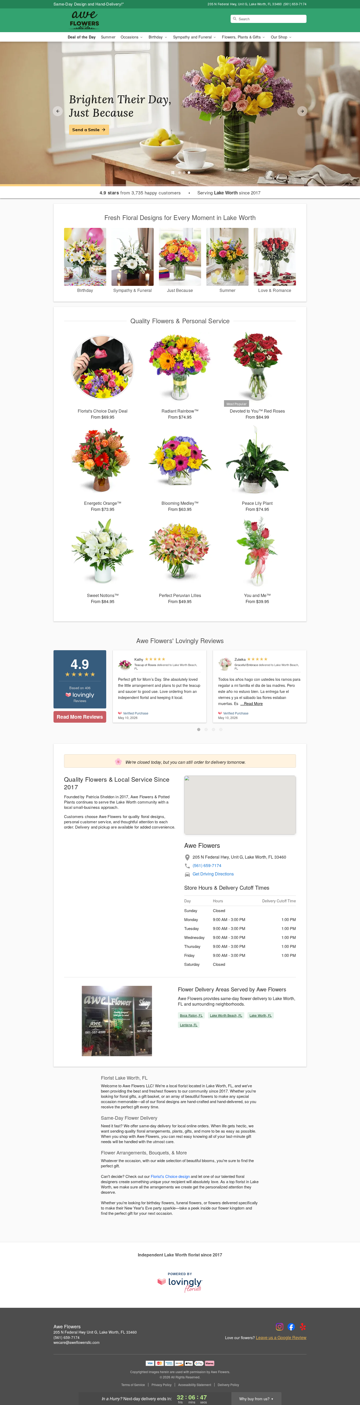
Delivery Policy (228, 1384)
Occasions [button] (130, 37)
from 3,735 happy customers (140, 192)
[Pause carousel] (173, 172)
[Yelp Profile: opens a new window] (303, 1326)
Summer (108, 37)
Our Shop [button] (279, 37)
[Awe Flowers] (91, 20)
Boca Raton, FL (191, 1015)
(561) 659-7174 (207, 865)
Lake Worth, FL (261, 1015)
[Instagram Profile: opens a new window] (279, 1326)
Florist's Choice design (170, 1176)
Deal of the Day (82, 37)
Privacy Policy (162, 1384)
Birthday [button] (156, 37)
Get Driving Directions (213, 873)
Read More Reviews (80, 716)
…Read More (251, 703)
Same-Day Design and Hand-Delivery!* (88, 4)
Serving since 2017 (228, 192)
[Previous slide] (58, 111)
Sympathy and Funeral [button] (193, 37)
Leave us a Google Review (281, 1337)
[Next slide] (302, 111)
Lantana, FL (188, 1024)
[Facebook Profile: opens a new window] (291, 1326)
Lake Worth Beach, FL (226, 1015)
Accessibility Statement (194, 1384)
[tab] (179, 172)
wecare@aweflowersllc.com (76, 1342)
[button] (198, 729)
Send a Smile (86, 129)
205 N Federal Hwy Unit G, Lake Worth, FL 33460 (95, 1332)
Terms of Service (133, 1384)
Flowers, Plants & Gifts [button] (241, 37)
